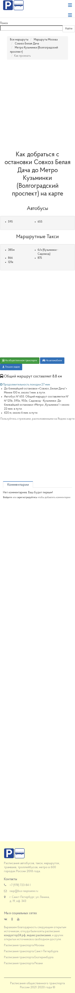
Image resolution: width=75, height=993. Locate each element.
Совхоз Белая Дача (27, 43)
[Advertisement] (37, 105)
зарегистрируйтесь (27, 497)
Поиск (4, 23)
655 (40, 221)
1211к (10, 262)
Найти (68, 28)
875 (40, 258)
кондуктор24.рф (15, 935)
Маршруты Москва (46, 39)
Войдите (7, 497)
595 (10, 221)
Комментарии (18, 485)
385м (11, 250)
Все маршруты (19, 39)
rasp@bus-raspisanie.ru (24, 891)
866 (10, 258)
